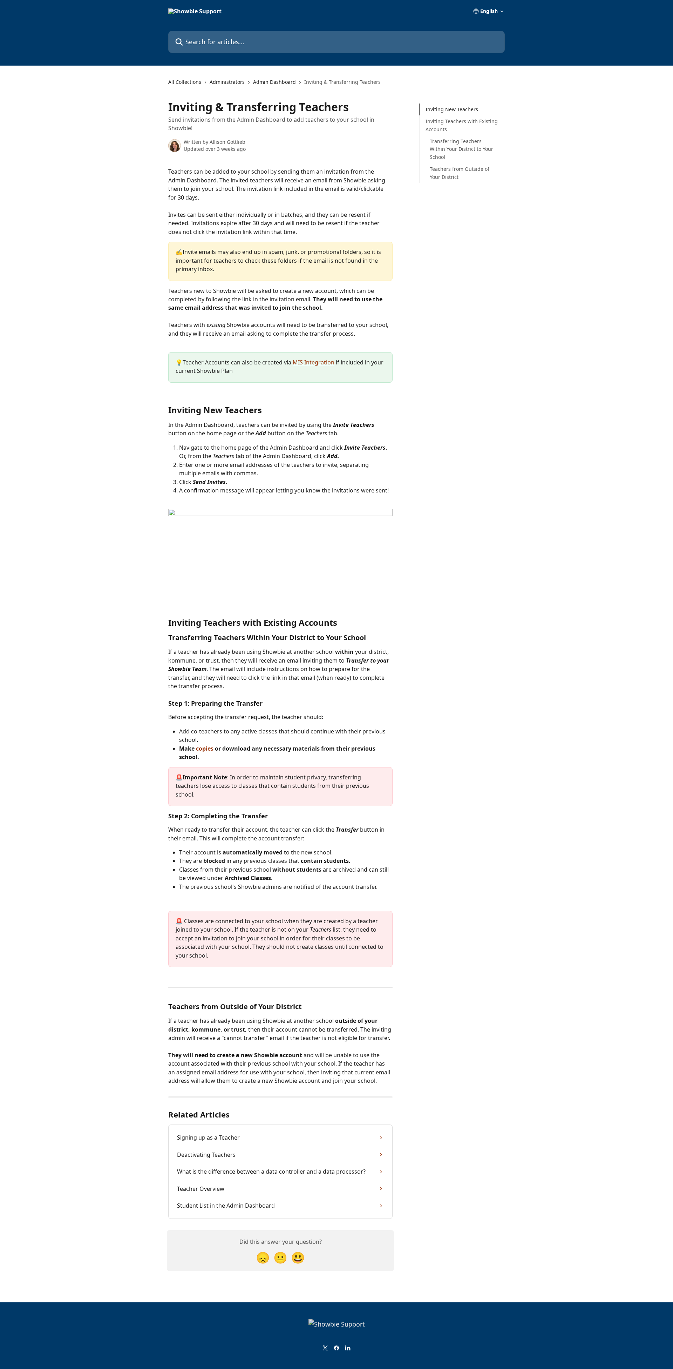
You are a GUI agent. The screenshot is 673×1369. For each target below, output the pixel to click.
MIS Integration (313, 362)
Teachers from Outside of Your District (459, 173)
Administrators (227, 82)
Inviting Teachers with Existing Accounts (462, 125)
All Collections (184, 82)
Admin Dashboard (274, 82)
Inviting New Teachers (452, 109)
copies (204, 748)
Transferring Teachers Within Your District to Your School (461, 149)
